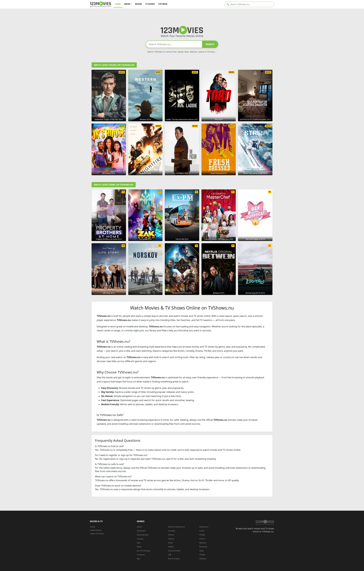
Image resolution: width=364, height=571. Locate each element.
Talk (169, 554)
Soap (201, 550)
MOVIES (138, 4)
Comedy (171, 530)
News (139, 546)
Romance (203, 546)
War (138, 558)
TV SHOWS (150, 4)
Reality (171, 546)
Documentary (142, 534)
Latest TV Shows (97, 533)
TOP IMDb (162, 4)
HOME (118, 4)
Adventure (203, 526)
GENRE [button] (127, 4)
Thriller (202, 554)
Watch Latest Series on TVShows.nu (113, 184)
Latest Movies (96, 530)
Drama (171, 534)
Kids (138, 542)
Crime (201, 530)
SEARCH (210, 44)
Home (92, 526)
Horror (202, 538)
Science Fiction (174, 550)
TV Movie (141, 554)
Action (139, 526)
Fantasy (140, 538)
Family (202, 534)
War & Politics (174, 558)
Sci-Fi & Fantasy (143, 550)
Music (170, 542)
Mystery (202, 542)
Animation (141, 530)
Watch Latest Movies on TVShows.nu (114, 65)
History (171, 538)
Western (202, 558)
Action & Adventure (176, 526)
